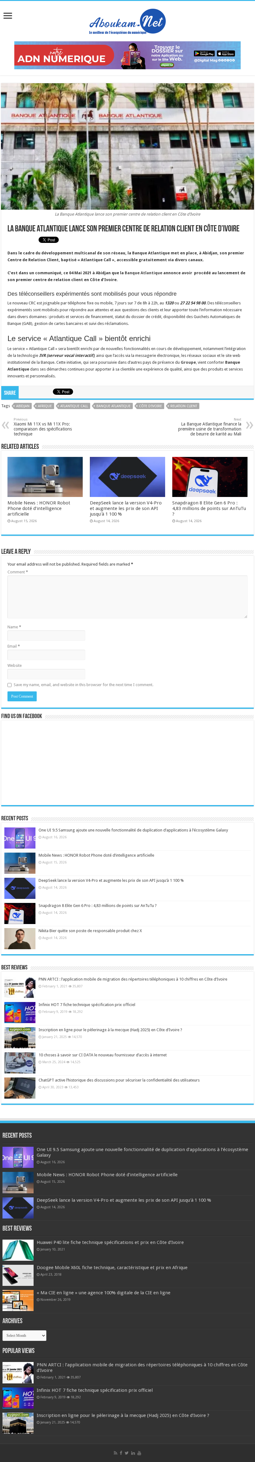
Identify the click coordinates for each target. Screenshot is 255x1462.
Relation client (183, 406)
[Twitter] (126, 1453)
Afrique (45, 406)
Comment (17, 572)
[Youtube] (139, 1453)
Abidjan (23, 406)
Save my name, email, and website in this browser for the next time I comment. (83, 684)
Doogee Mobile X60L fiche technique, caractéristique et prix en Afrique (112, 1267)
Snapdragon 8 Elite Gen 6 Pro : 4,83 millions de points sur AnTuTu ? (209, 508)
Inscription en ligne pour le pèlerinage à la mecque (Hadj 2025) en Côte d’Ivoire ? (110, 1029)
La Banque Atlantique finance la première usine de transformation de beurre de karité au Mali (209, 426)
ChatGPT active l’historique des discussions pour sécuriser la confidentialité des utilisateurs (119, 1080)
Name (14, 627)
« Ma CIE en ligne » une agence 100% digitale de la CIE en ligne (103, 1293)
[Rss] (115, 1453)
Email (13, 646)
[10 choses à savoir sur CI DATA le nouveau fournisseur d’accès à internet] (19, 1062)
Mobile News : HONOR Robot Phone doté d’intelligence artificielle (38, 508)
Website (14, 665)
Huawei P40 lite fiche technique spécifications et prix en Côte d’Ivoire (110, 1242)
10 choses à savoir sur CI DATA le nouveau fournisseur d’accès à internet (103, 1055)
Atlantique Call (74, 406)
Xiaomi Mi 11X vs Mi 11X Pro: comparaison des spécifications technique (43, 426)
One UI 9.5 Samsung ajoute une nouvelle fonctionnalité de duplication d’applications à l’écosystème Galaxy (133, 830)
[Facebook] (121, 1453)
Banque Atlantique (143, 273)
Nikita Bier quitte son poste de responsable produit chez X (90, 930)
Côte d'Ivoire (150, 406)
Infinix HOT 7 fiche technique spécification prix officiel (87, 1004)
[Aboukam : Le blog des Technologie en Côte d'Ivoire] (127, 19)
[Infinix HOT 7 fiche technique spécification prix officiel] (19, 1012)
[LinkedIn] (133, 1453)
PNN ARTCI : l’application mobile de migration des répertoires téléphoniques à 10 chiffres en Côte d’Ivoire (133, 979)
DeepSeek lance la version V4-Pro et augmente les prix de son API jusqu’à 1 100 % (126, 508)
